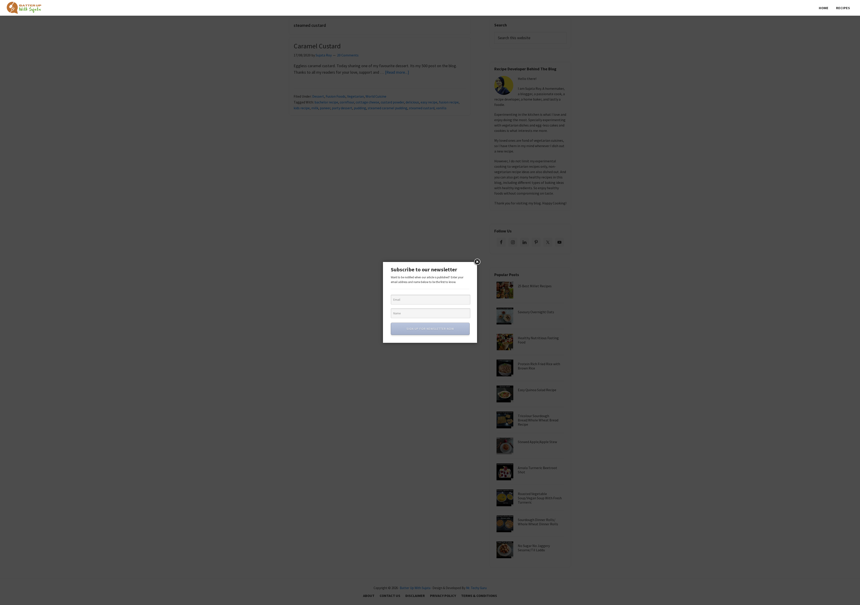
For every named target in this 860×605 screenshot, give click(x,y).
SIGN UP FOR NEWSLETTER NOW (430, 329)
